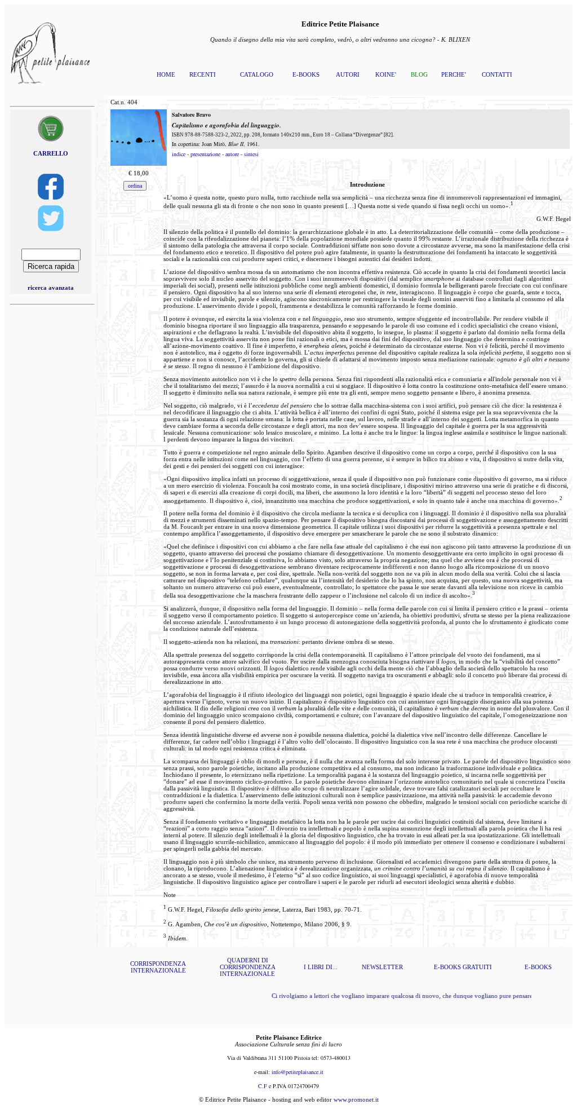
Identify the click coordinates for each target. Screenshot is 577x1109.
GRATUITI (477, 967)
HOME (166, 74)
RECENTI (202, 74)
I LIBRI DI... (321, 967)
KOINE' (385, 74)
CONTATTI (497, 74)
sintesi (251, 154)
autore (232, 154)
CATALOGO (256, 74)
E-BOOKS (305, 74)
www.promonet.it (356, 1099)
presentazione (205, 154)
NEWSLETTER (382, 967)
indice (178, 154)
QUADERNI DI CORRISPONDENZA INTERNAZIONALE (248, 967)
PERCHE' (453, 74)
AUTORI (347, 74)
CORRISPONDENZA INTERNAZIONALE (158, 967)
